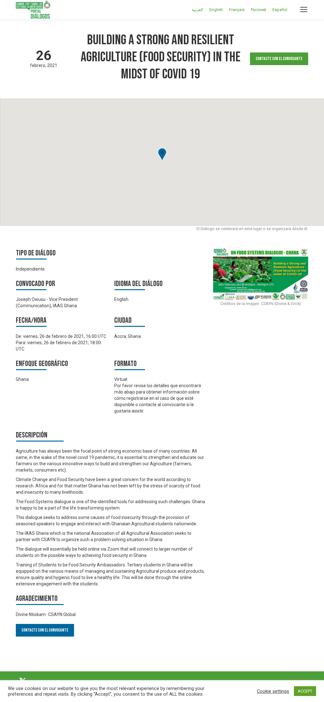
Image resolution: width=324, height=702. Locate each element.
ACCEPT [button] (305, 691)
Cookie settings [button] (273, 691)
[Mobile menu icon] (303, 9)
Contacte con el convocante (279, 58)
